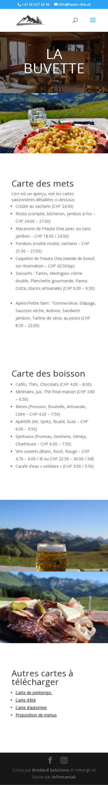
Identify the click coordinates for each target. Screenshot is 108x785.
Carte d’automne (31, 707)
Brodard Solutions (50, 770)
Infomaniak (64, 777)
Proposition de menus (36, 715)
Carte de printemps (34, 692)
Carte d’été (26, 700)
